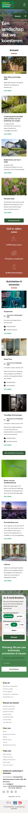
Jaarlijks (19, 616)
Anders (14, 630)
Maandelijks (8, 616)
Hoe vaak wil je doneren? (10, 613)
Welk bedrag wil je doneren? (11, 621)
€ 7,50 (21, 625)
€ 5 (14, 625)
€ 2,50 (7, 625)
